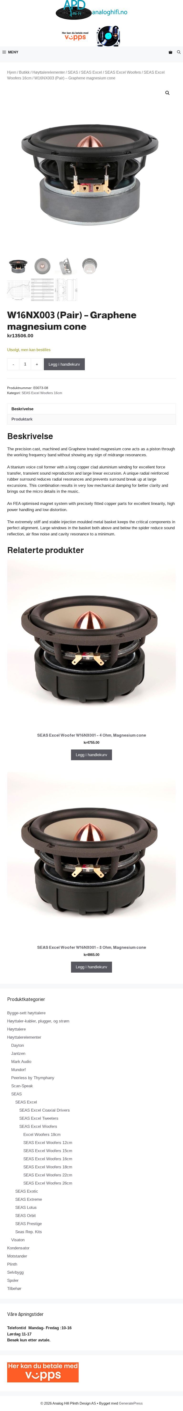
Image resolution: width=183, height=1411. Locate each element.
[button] (179, 52)
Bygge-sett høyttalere (26, 1013)
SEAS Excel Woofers (123, 72)
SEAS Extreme (28, 1199)
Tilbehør (14, 1288)
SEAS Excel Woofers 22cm (47, 1175)
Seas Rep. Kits (28, 1232)
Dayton (17, 1045)
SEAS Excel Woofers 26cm (47, 1183)
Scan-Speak (22, 1086)
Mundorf (18, 1069)
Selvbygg (15, 1272)
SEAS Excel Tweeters (38, 1118)
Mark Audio (21, 1061)
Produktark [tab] (21, 419)
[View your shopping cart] (170, 52)
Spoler (13, 1280)
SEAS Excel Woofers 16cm (42, 393)
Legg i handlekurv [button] (91, 755)
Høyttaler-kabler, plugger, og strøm (38, 1021)
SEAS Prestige (28, 1223)
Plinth (12, 1264)
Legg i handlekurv (64, 364)
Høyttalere (16, 1029)
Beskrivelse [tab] (22, 409)
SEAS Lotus (26, 1207)
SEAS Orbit (25, 1215)
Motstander (17, 1256)
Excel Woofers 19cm (42, 1134)
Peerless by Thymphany (32, 1078)
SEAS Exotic (26, 1191)
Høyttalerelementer (48, 72)
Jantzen (18, 1053)
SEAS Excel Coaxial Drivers (44, 1110)
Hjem (11, 72)
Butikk (24, 72)
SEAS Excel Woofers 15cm (47, 1151)
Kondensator (18, 1248)
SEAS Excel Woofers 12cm (47, 1142)
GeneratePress (131, 1403)
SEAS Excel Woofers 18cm (47, 1167)
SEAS (73, 72)
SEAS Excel (91, 72)
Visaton (18, 1240)
